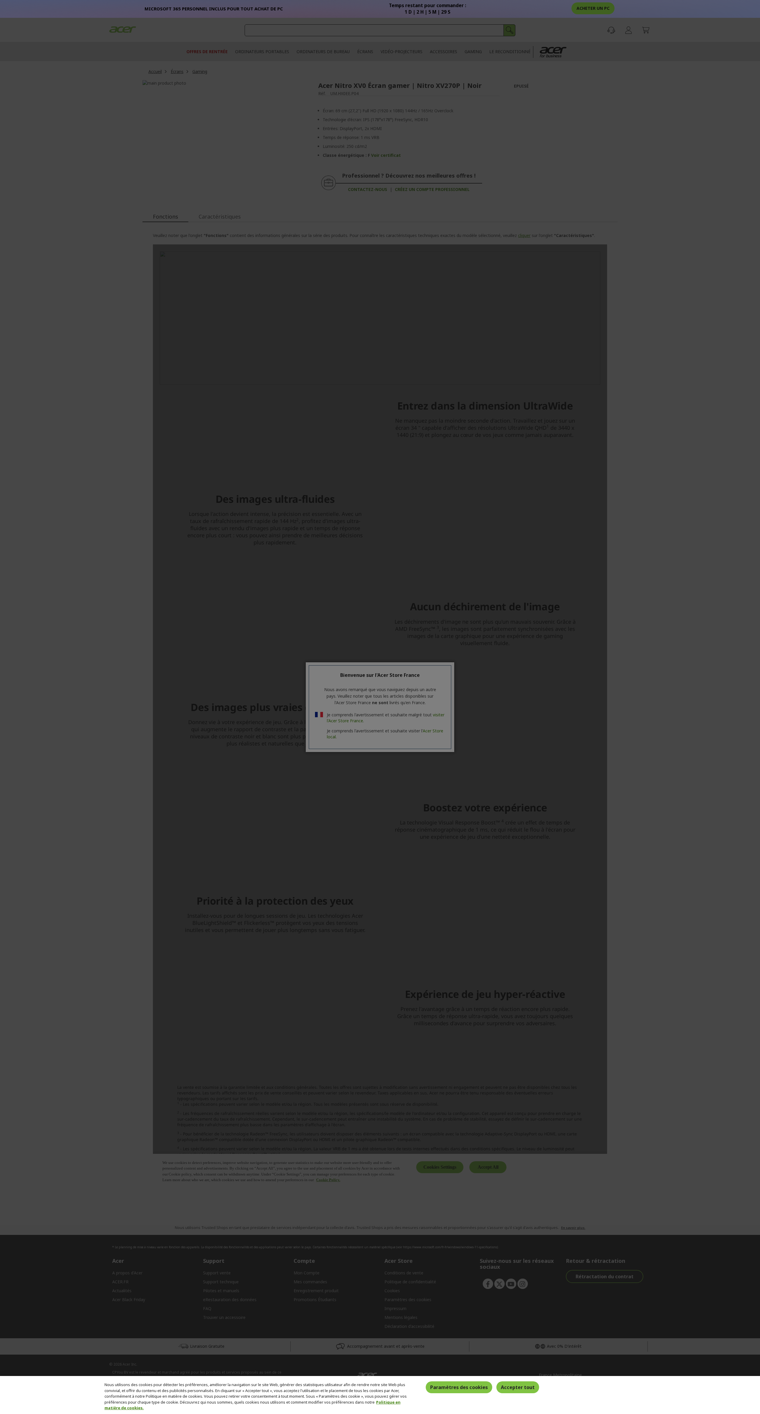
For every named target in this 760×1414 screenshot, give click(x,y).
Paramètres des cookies (459, 1387)
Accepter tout (518, 1387)
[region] (380, 1395)
